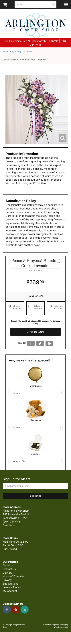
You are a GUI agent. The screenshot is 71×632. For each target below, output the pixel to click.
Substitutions (10, 583)
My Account (10, 590)
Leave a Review (12, 587)
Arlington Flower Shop (36, 25)
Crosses (28, 51)
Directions (9, 525)
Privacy (7, 579)
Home (6, 51)
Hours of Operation (14, 576)
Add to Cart (35, 332)
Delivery (7, 572)
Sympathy (16, 51)
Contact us (9, 569)
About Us (8, 565)
